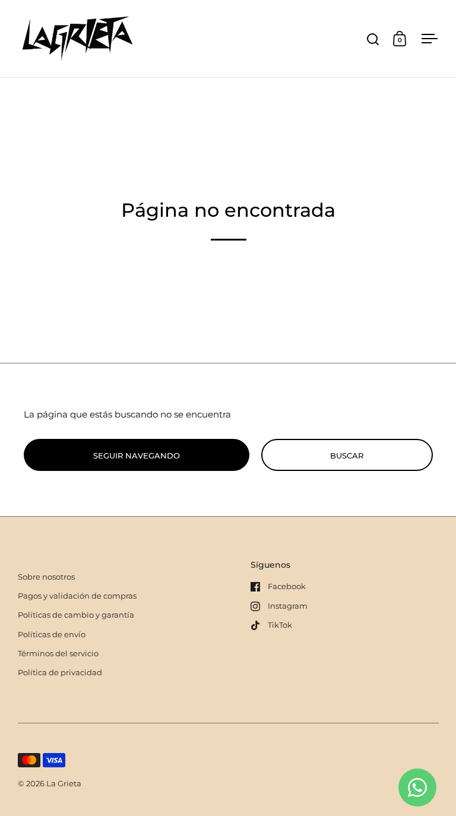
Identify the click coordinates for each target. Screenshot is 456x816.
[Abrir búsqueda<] (373, 39)
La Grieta (63, 783)
